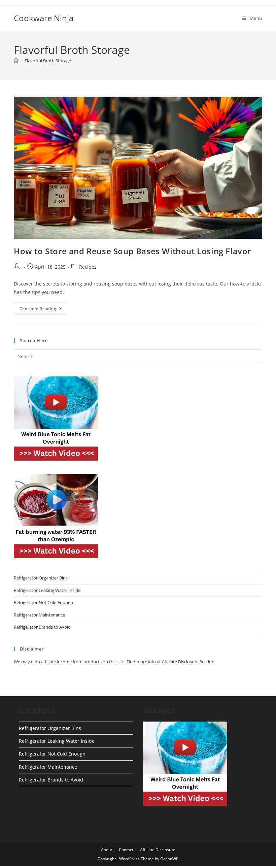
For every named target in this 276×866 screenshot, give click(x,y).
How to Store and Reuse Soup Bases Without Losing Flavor (132, 251)
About (106, 850)
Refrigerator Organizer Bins (41, 578)
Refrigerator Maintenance (39, 615)
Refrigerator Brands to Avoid (42, 627)
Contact (126, 850)
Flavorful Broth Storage (48, 61)
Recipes (88, 267)
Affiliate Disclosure (157, 850)
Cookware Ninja (43, 18)
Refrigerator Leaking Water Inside (47, 590)
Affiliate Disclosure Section (188, 662)
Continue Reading (43, 309)
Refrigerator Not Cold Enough (43, 602)
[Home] (16, 61)
